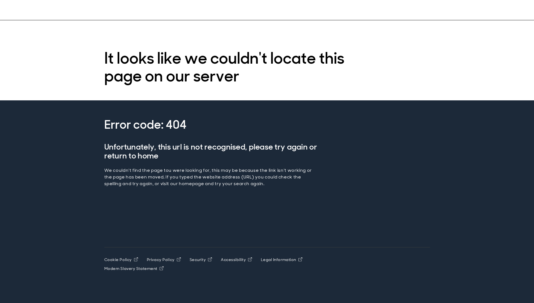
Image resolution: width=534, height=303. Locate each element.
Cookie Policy (118, 259)
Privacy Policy (161, 259)
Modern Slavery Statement (130, 268)
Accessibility (233, 259)
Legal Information (278, 259)
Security (198, 259)
